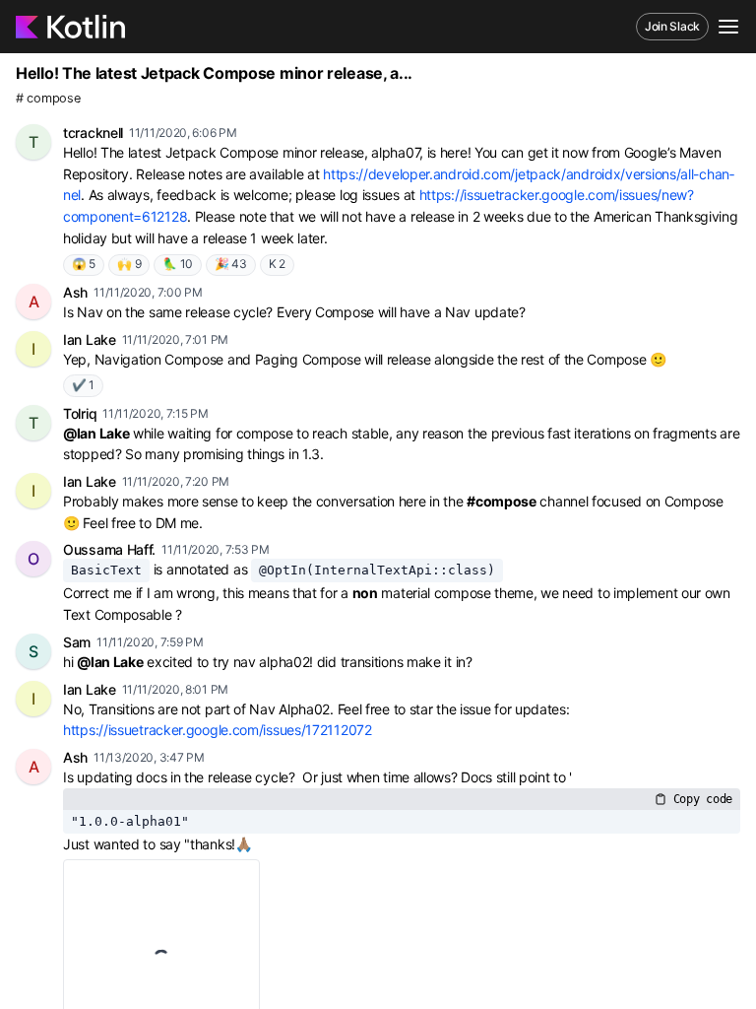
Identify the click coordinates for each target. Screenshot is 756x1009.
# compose (48, 98)
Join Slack (672, 26)
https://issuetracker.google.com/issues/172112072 (217, 729)
